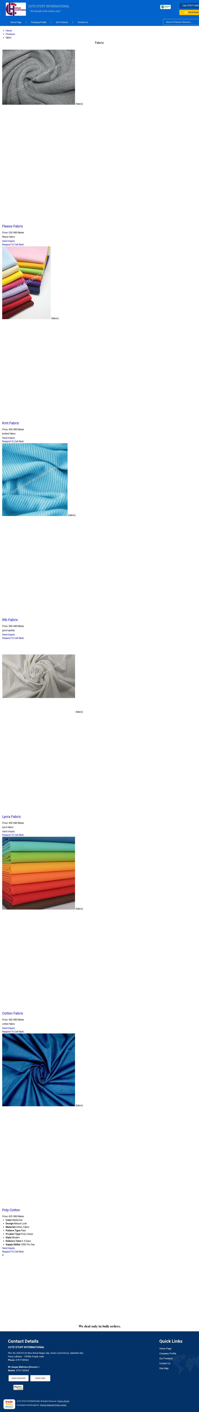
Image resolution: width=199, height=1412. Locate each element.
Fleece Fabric (12, 226)
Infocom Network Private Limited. (53, 1405)
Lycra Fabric (11, 817)
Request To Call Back (13, 244)
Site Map (164, 1368)
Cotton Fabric (12, 1013)
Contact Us (83, 22)
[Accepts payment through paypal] (18, 1389)
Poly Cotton (11, 1210)
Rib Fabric (10, 620)
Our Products (62, 22)
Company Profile (38, 22)
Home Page (16, 22)
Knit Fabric (10, 423)
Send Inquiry (8, 241)
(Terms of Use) (63, 1401)
